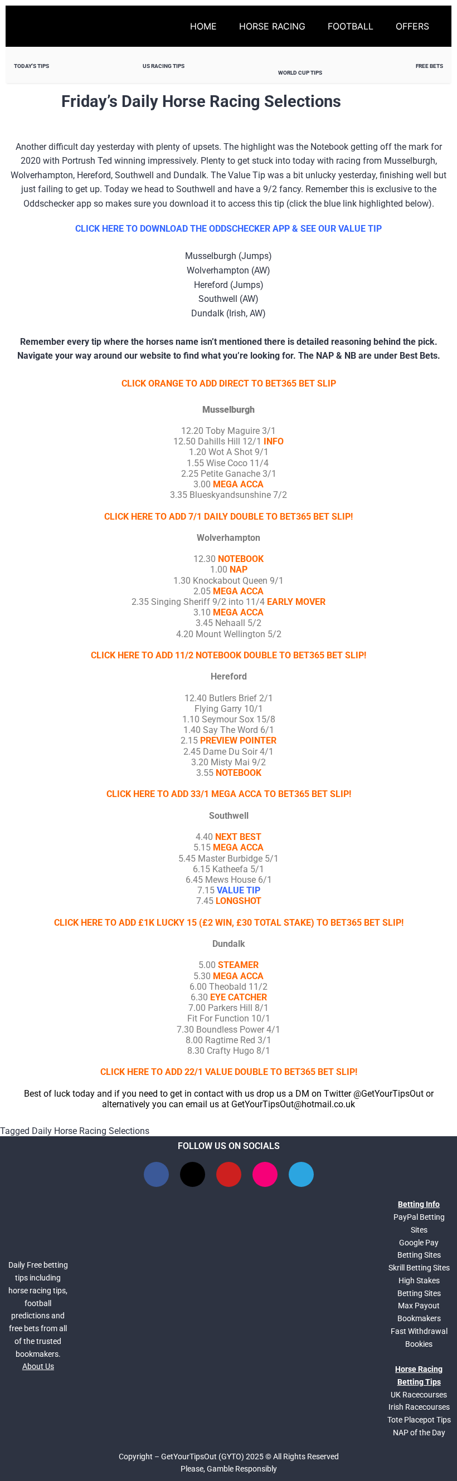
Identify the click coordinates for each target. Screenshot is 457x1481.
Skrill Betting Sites (419, 1267)
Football (350, 26)
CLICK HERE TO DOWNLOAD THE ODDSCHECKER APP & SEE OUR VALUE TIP (228, 228)
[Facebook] (156, 1174)
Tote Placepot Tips (419, 1419)
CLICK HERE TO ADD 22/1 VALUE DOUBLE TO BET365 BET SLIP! (228, 1072)
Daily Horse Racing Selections (90, 1131)
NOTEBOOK (238, 773)
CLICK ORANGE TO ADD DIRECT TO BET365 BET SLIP (228, 383)
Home (203, 26)
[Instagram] (265, 1174)
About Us (38, 1366)
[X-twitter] (192, 1174)
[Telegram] (301, 1174)
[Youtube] (228, 1174)
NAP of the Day (419, 1432)
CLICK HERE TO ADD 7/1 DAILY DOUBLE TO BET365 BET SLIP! (228, 516)
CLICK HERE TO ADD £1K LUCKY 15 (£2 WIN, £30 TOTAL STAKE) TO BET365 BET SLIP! (228, 922)
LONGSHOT (238, 901)
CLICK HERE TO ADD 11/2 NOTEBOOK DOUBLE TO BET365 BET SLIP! (228, 655)
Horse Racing (272, 26)
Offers (412, 26)
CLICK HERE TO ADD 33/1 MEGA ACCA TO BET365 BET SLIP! (228, 794)
